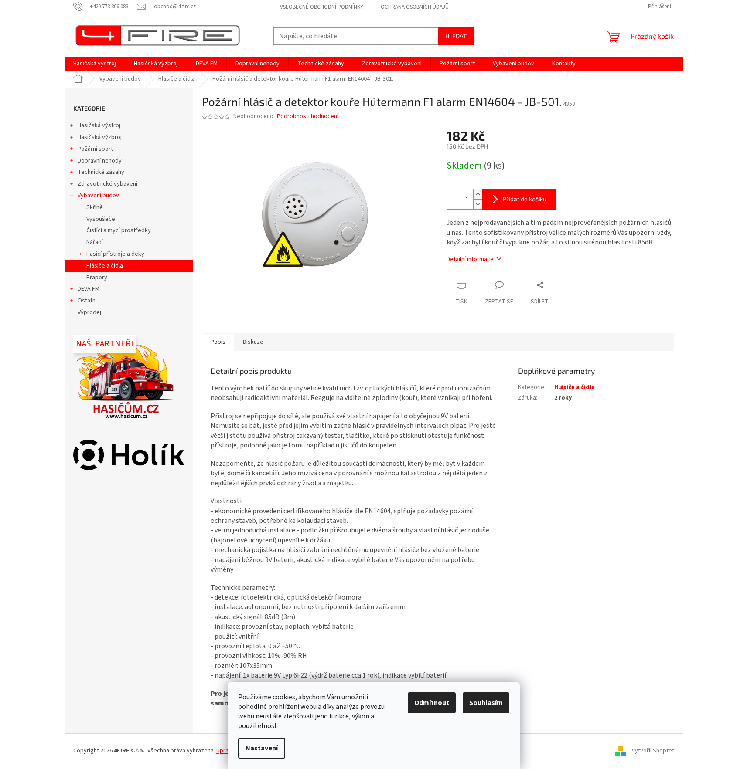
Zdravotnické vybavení (107, 184)
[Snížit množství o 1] (477, 204)
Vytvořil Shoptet (653, 750)
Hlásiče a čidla (104, 265)
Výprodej (89, 312)
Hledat (456, 36)
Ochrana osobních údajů (415, 7)
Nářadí (94, 242)
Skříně (94, 207)
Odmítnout (431, 703)
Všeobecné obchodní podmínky (321, 7)
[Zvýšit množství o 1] (477, 194)
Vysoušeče (100, 219)
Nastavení (262, 748)
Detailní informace (470, 259)
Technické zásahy (101, 172)
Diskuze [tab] (253, 342)
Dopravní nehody (100, 160)
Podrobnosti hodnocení (307, 116)
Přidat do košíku (524, 199)
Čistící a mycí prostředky (118, 230)
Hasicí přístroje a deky (115, 254)
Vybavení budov (98, 195)
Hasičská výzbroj (100, 137)
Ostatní (87, 300)
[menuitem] (95, 64)
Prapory (96, 277)
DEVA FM (88, 289)
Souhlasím (486, 703)
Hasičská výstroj (99, 125)
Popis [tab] (218, 342)
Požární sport (95, 149)
